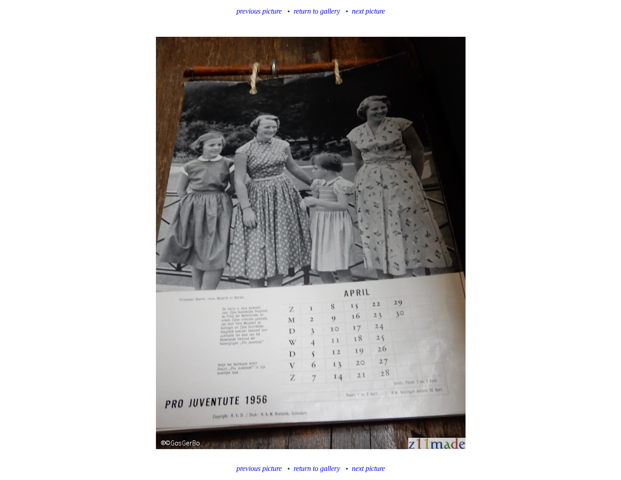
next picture (368, 11)
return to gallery (317, 11)
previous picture (259, 11)
